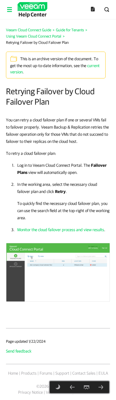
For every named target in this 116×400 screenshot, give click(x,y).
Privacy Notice (30, 392)
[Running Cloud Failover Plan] (72, 387)
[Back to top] (86, 387)
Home (13, 373)
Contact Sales (83, 373)
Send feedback (19, 351)
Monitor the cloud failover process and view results (60, 229)
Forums (46, 373)
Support (62, 373)
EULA (103, 373)
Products (29, 373)
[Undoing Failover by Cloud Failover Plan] (100, 387)
